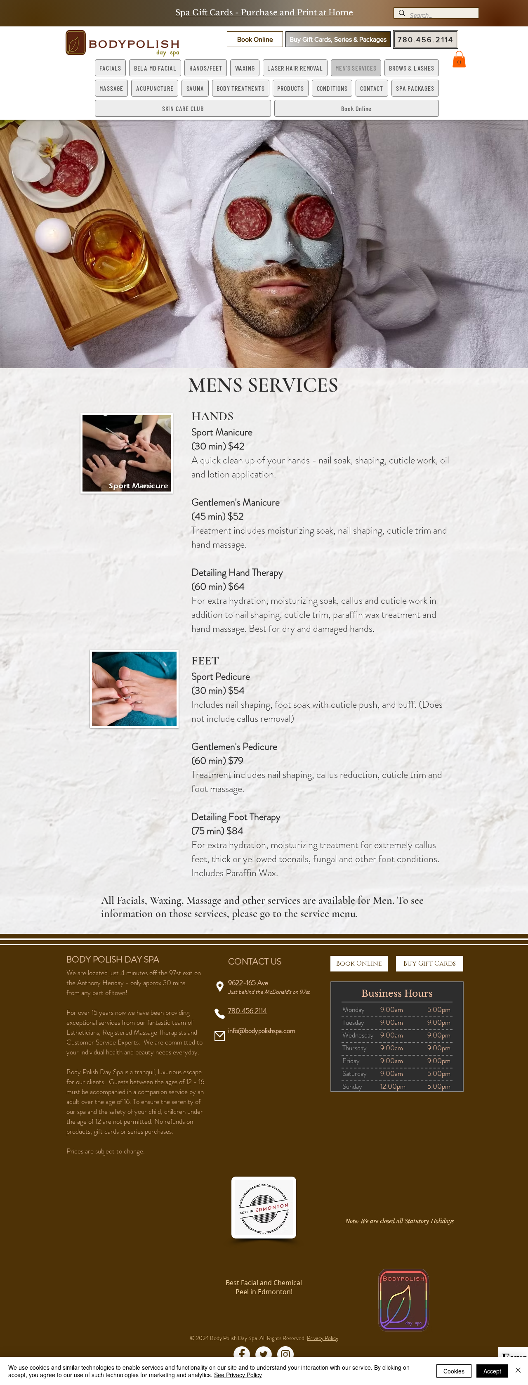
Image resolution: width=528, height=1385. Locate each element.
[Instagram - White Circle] (285, 1354)
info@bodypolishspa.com (261, 1030)
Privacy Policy (322, 1338)
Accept (492, 1371)
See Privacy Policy (238, 1375)
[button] (255, 39)
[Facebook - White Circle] (241, 1354)
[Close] (518, 1371)
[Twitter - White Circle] (263, 1354)
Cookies (453, 1371)
